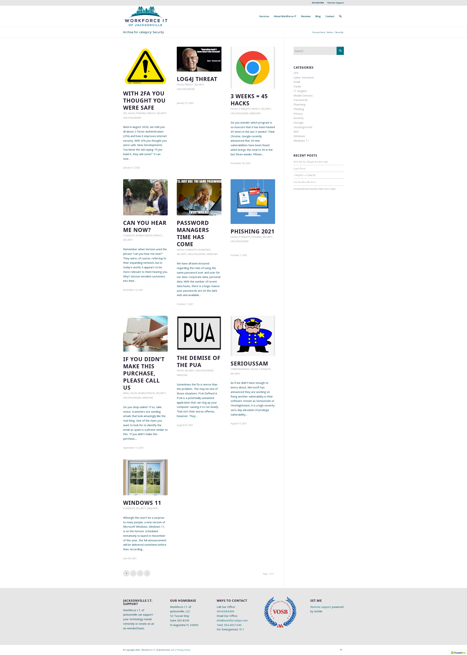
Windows (255, 113)
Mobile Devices (144, 235)
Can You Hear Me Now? (145, 226)
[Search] (340, 16)
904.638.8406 (318, 2)
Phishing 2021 (253, 231)
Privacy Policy (183, 649)
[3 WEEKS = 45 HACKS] (253, 68)
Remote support (320, 607)
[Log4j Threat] (199, 59)
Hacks (131, 113)
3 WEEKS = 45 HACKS (249, 99)
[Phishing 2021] (253, 201)
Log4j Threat (197, 79)
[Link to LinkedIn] (341, 649)
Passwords (204, 249)
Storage (299, 122)
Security (162, 113)
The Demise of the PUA (198, 361)
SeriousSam (249, 363)
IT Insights (244, 108)
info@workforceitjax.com (232, 620)
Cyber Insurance (240, 369)
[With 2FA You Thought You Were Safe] (145, 66)
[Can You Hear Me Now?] (145, 197)
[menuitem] (335, 3)
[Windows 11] (145, 477)
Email (126, 393)
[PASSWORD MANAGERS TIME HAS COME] (199, 197)
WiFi (296, 131)
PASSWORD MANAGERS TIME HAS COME (193, 233)
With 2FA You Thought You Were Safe (144, 100)
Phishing (141, 113)
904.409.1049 (233, 625)
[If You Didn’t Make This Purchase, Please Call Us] (145, 334)
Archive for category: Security (143, 32)
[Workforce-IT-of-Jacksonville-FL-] (146, 16)
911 (241, 629)
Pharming (299, 104)
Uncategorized (132, 117)
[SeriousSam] (253, 336)
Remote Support (335, 2)
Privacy (151, 113)
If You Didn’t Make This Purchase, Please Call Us (144, 373)
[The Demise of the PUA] (199, 333)
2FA (125, 113)
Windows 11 (142, 502)
